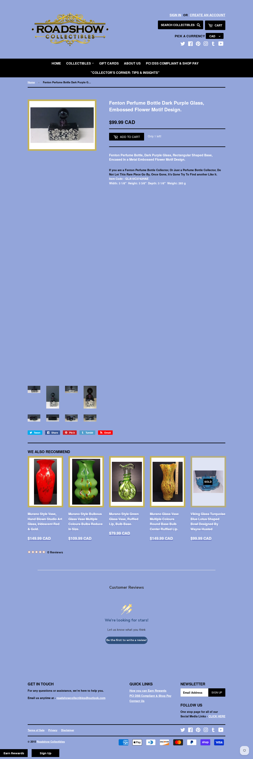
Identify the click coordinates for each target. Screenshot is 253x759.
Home (56, 63)
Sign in (175, 15)
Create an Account (207, 15)
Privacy (52, 730)
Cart (218, 25)
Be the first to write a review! (126, 640)
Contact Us (136, 701)
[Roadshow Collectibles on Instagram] (205, 44)
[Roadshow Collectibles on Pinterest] (198, 44)
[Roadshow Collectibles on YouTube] (220, 44)
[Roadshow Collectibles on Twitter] (182, 44)
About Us (132, 63)
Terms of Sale (36, 730)
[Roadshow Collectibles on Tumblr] (213, 44)
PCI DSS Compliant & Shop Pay (172, 63)
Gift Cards (109, 63)
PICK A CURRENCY (190, 36)
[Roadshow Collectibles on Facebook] (190, 44)
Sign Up (216, 692)
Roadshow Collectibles (51, 741)
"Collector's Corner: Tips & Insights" (125, 72)
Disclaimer (67, 730)
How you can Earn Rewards (147, 690)
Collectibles (79, 63)
